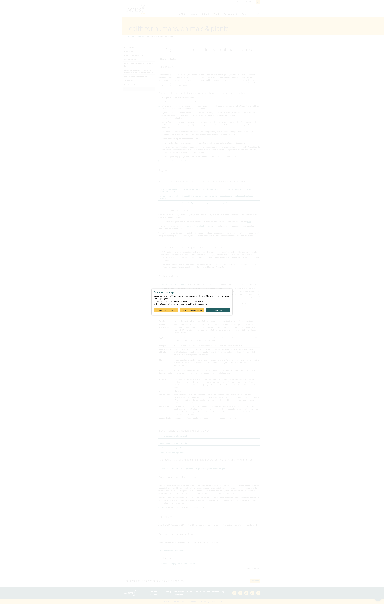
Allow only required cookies (192, 310)
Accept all (218, 310)
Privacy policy (198, 301)
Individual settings (166, 310)
